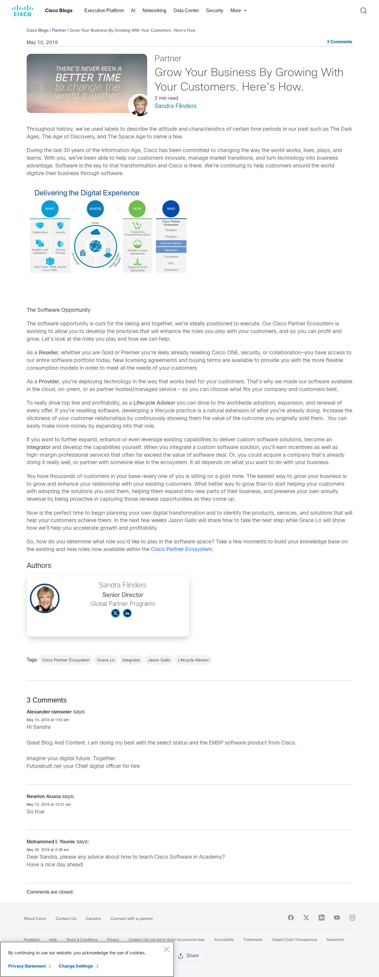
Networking (154, 10)
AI (133, 10)
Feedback (32, 940)
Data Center (186, 10)
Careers (93, 918)
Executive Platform (104, 10)
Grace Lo (106, 660)
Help (53, 940)
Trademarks (253, 940)
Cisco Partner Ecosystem (181, 549)
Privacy (113, 940)
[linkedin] (322, 918)
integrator (131, 660)
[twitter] (306, 918)
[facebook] (291, 918)
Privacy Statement (27, 965)
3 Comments (339, 42)
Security (214, 10)
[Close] (166, 949)
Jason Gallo (159, 660)
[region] (87, 959)
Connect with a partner (131, 918)
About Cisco (35, 918)
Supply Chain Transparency (294, 940)
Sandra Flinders (176, 106)
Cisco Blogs (59, 10)
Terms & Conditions (82, 940)
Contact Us (66, 918)
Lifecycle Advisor (193, 660)
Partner (59, 30)
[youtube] (337, 918)
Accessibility (224, 940)
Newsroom (335, 940)
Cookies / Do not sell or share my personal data (167, 940)
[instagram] (352, 918)
